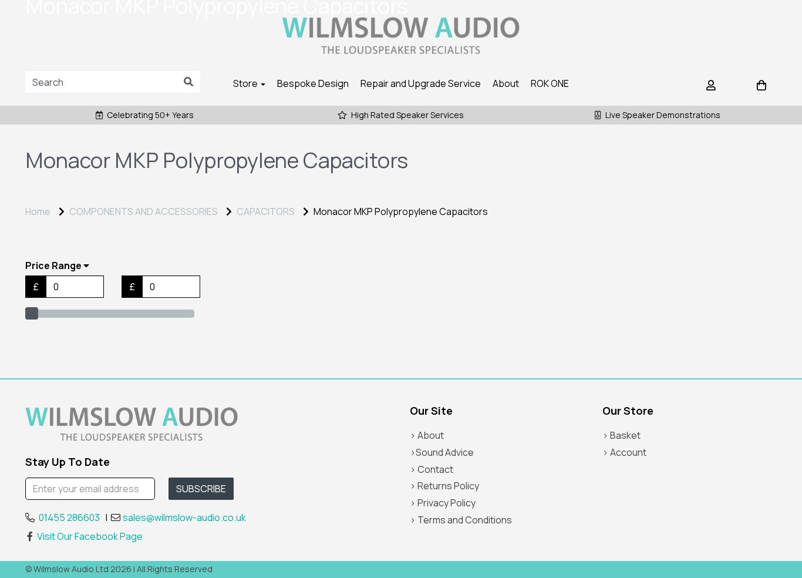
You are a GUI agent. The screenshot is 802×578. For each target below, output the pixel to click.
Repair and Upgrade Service (420, 83)
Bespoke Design (313, 83)
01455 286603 (69, 517)
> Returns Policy (444, 485)
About (506, 83)
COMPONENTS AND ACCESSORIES (143, 211)
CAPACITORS (266, 211)
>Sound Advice (442, 452)
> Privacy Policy (443, 502)
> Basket (621, 435)
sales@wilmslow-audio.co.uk (184, 517)
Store (246, 83)
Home (37, 211)
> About (427, 435)
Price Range (54, 266)
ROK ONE (550, 83)
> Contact (431, 469)
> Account (624, 452)
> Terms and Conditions (461, 519)
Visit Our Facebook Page (90, 536)
